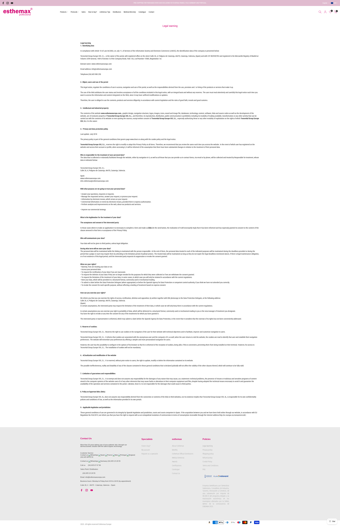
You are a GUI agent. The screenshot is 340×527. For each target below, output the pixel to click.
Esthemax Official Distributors (182, 454)
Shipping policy (208, 454)
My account (145, 450)
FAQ (204, 469)
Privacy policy (207, 450)
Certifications (176, 465)
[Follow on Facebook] (3, 3)
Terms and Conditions (210, 465)
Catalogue (142, 12)
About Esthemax (178, 446)
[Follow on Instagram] (7, 3)
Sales (83, 12)
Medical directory (130, 12)
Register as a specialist (149, 454)
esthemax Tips (105, 12)
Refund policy (207, 458)
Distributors (117, 12)
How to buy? (92, 12)
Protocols (74, 12)
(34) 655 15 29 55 (114, 461)
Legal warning (208, 446)
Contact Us (176, 473)
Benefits (175, 450)
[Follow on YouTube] (12, 3)
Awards (174, 461)
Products (63, 12)
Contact (151, 12)
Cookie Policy (207, 461)
